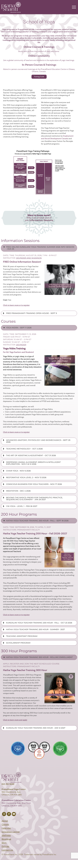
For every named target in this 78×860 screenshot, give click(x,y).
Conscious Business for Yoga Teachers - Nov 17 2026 (34, 484)
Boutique (6, 839)
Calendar (6, 828)
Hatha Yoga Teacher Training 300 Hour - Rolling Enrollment (39, 657)
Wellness (6, 835)
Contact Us (7, 850)
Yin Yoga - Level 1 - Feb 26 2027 (21, 506)
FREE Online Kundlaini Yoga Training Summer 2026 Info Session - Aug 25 (40, 248)
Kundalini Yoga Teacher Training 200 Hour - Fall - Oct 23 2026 (39, 623)
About (5, 820)
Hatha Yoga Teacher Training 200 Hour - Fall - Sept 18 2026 (37, 521)
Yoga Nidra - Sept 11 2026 (18, 328)
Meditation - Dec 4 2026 (18, 491)
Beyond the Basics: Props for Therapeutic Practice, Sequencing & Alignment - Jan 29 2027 (34, 498)
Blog (4, 842)
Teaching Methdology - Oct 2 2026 (24, 449)
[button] (39, 248)
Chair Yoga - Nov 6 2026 (18, 471)
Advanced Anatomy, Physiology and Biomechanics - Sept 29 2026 (38, 441)
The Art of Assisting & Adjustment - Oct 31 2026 (31, 455)
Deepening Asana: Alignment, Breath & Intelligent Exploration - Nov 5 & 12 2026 (33, 463)
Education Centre (11, 831)
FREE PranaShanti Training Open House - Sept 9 (31, 313)
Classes (5, 824)
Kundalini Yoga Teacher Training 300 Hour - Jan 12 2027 (35, 728)
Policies (5, 846)
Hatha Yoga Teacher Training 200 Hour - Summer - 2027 (35, 629)
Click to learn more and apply (15, 720)
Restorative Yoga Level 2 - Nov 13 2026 (26, 477)
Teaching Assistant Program (21, 636)
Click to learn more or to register (16, 305)
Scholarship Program (18, 643)
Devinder (21, 345)
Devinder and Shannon (29, 258)
